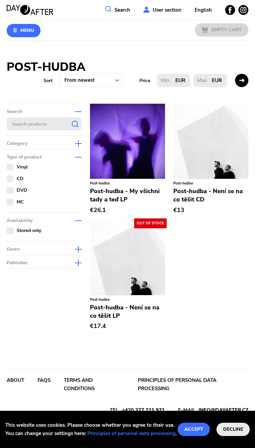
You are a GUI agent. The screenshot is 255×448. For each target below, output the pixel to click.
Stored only (29, 230)
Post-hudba (100, 183)
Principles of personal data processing (131, 433)
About (15, 380)
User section (167, 10)
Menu (27, 30)
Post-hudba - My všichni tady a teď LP (125, 195)
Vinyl (22, 167)
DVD (22, 190)
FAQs (44, 380)
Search (122, 10)
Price (144, 80)
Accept (193, 429)
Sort (47, 80)
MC (20, 202)
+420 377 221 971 (143, 410)
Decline (233, 429)
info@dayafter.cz (223, 410)
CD (20, 178)
